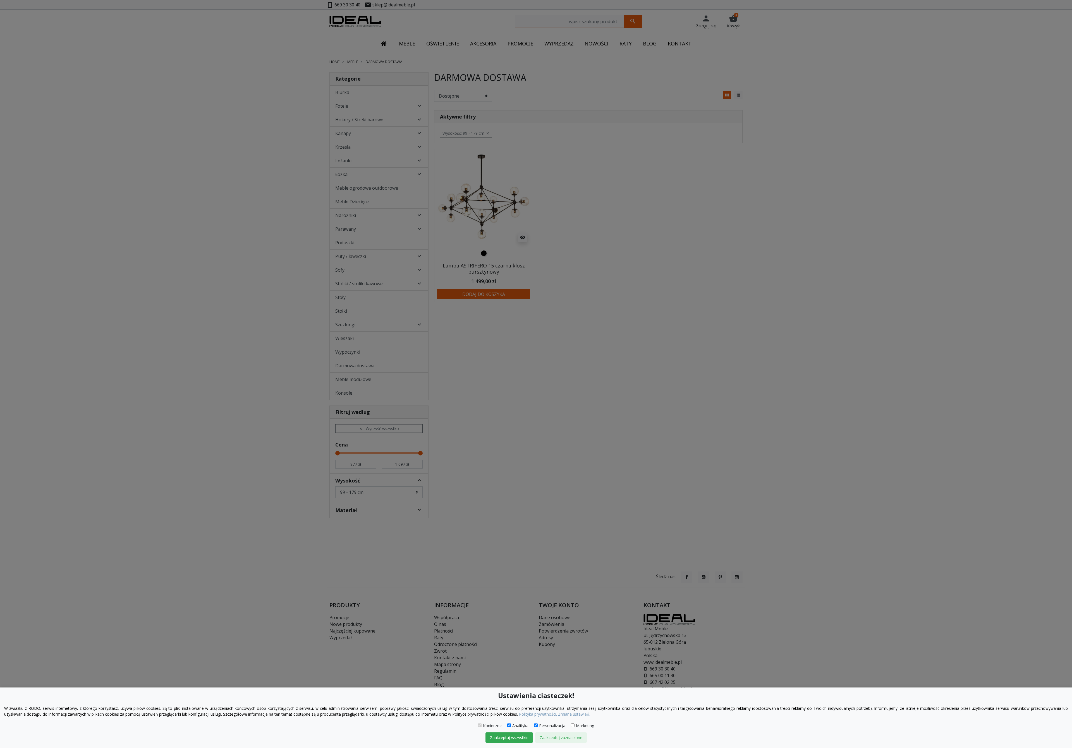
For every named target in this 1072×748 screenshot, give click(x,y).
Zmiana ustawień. (574, 714)
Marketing (585, 725)
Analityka (520, 725)
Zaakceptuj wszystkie (509, 737)
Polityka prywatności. (538, 714)
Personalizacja (552, 725)
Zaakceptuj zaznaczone (561, 737)
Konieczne (492, 725)
